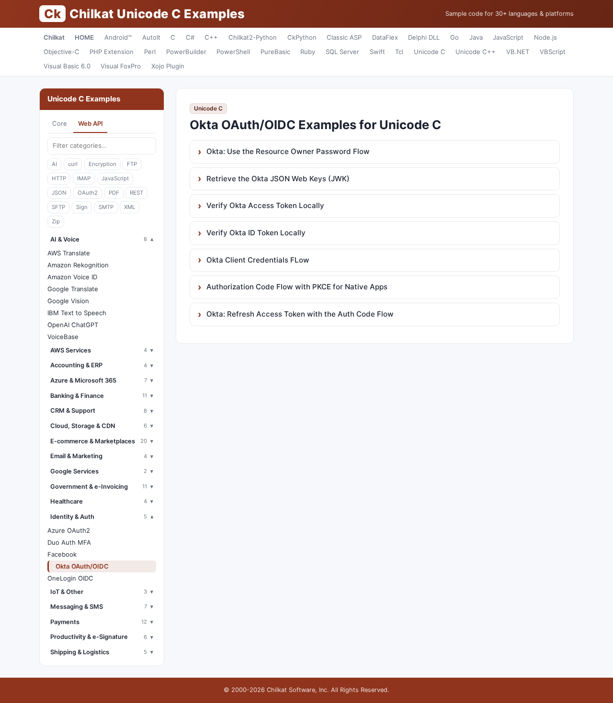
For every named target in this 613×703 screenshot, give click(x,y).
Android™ (118, 37)
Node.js (545, 37)
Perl (150, 51)
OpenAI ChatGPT (72, 325)
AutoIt (151, 37)
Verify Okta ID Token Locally (256, 232)
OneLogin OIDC (70, 578)
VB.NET (517, 51)
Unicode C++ (475, 51)
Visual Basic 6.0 (67, 66)
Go (454, 37)
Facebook (62, 554)
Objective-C (61, 51)
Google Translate (72, 289)
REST (136, 192)
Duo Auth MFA (69, 542)
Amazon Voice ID (72, 277)
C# (190, 37)
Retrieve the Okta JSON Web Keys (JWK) (278, 178)
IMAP (84, 178)
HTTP (59, 178)
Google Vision (68, 301)
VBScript (553, 51)
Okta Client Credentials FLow (257, 259)
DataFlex (385, 37)
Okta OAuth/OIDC (82, 566)
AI (54, 164)
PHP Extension (112, 51)
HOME (84, 37)
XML (129, 207)
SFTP (58, 207)
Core (59, 123)
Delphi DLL (424, 37)
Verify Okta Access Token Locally (265, 205)
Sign (82, 207)
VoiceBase (63, 337)
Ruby (307, 51)
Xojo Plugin (167, 66)
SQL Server (342, 51)
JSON (59, 192)
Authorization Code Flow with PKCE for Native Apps (296, 286)
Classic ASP (344, 37)
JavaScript (508, 37)
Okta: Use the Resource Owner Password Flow (288, 151)
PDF (114, 192)
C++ (211, 37)
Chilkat (54, 37)
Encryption (102, 164)
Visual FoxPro (121, 66)
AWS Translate (68, 253)
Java (476, 37)
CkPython (302, 37)
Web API (90, 123)
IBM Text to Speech (76, 313)
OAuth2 (88, 192)
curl (73, 164)
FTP (132, 164)
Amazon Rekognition (78, 265)
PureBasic (275, 51)
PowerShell (233, 51)
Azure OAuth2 (68, 530)
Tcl (399, 51)
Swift (377, 51)
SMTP (106, 207)
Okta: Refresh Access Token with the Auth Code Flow (300, 314)
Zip (56, 221)
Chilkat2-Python (252, 37)
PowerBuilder (186, 51)
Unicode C (429, 51)
